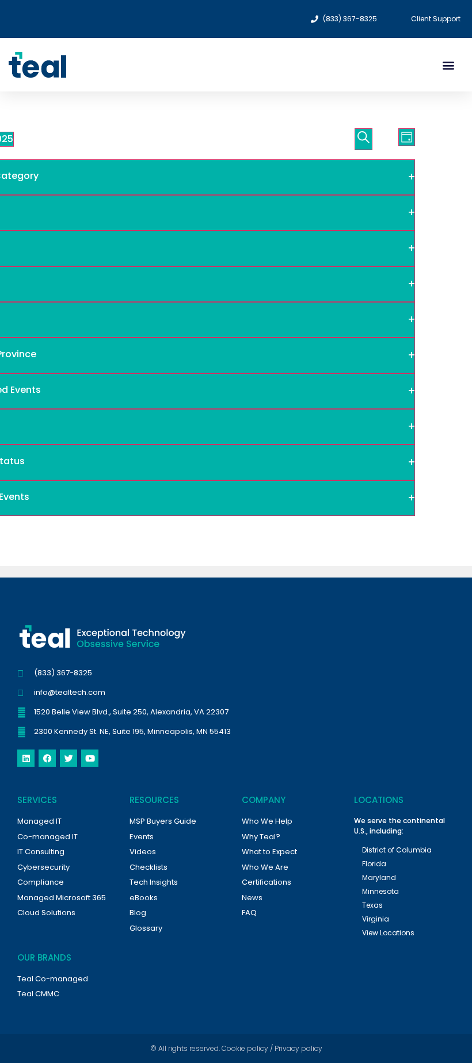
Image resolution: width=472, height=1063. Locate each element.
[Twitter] (68, 758)
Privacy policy (298, 1048)
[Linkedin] (26, 758)
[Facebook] (47, 758)
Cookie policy (245, 1048)
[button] (448, 64)
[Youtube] (89, 758)
